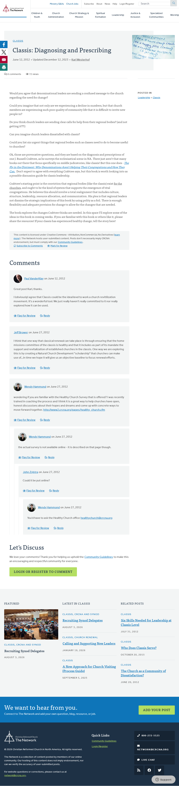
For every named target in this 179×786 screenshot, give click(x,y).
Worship (174, 15)
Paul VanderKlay (34, 278)
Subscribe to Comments (30, 246)
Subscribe (89, 4)
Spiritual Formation (100, 15)
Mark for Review (59, 246)
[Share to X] (4, 52)
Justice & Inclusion (135, 15)
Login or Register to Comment (43, 571)
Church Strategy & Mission (79, 15)
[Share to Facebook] (4, 44)
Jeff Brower (21, 332)
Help (115, 4)
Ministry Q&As (57, 4)
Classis (18, 41)
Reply (47, 315)
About (99, 4)
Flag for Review (26, 315)
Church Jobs (72, 4)
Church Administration (56, 15)
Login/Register (127, 4)
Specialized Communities (156, 15)
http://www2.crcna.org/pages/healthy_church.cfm (74, 410)
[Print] (4, 67)
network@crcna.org (15, 775)
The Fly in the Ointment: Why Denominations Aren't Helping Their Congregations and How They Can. (69, 166)
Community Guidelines (70, 242)
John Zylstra (30, 472)
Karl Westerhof (80, 59)
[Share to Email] (4, 59)
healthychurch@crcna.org (96, 518)
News (107, 4)
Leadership (118, 15)
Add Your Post (156, 709)
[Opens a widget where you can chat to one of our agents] (163, 780)
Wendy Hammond (35, 386)
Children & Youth (36, 15)
